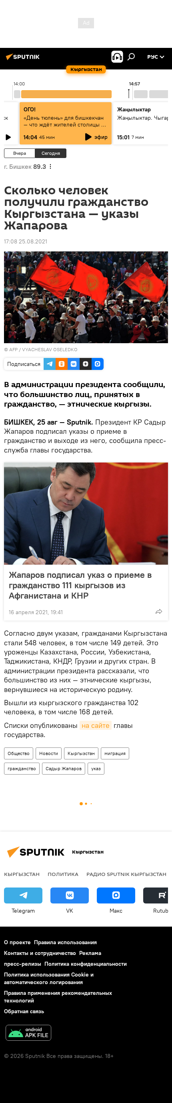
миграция (115, 753)
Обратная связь (24, 1011)
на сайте (96, 725)
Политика (63, 874)
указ (96, 768)
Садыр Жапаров (64, 768)
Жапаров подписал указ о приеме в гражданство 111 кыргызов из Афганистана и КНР (80, 585)
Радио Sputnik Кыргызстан (126, 874)
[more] (159, 611)
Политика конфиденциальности (85, 963)
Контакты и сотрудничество (40, 953)
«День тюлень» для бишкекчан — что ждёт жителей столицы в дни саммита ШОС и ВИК (64, 124)
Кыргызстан (81, 753)
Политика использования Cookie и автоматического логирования (49, 978)
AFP (13, 349)
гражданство (22, 768)
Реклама (90, 953)
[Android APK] (28, 1034)
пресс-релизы (22, 963)
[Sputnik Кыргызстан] (24, 59)
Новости (48, 753)
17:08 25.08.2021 (25, 241)
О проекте (17, 942)
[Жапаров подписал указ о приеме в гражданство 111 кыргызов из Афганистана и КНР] (86, 514)
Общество (19, 753)
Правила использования (65, 942)
